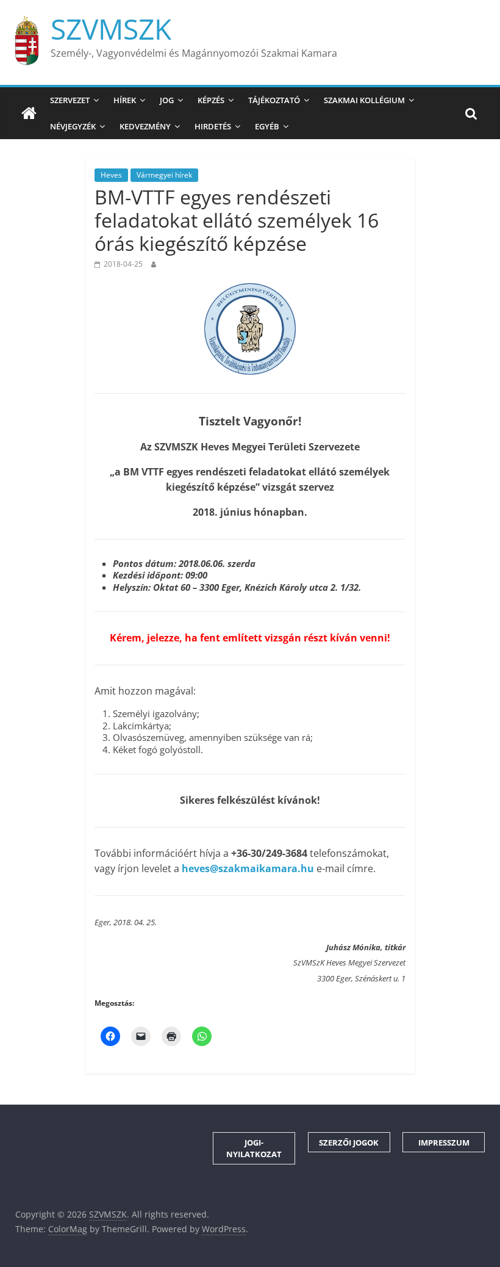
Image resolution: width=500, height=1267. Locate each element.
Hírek (124, 100)
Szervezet (70, 100)
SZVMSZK (111, 29)
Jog (167, 100)
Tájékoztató (274, 100)
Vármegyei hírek (164, 175)
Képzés (211, 100)
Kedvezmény (145, 126)
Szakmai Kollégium (364, 100)
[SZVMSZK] (29, 113)
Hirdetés (213, 126)
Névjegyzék (73, 126)
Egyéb (267, 126)
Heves (111, 175)
